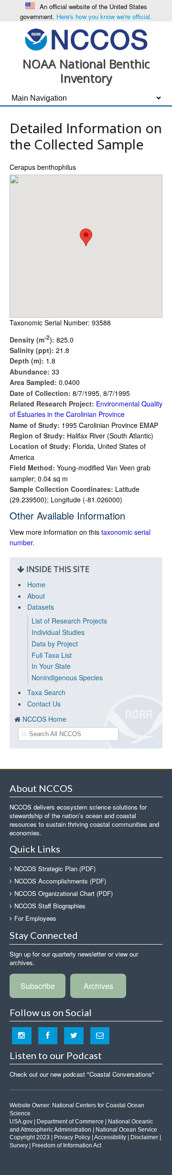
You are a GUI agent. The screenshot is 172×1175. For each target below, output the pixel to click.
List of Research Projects (69, 620)
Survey (19, 1145)
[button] (86, 237)
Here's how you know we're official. (104, 16)
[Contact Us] (100, 1035)
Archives (98, 985)
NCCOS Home (44, 719)
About (36, 596)
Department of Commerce (70, 1121)
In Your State (51, 666)
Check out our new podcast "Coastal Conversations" (82, 1074)
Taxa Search (46, 692)
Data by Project (55, 643)
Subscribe (38, 985)
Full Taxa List (52, 655)
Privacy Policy (72, 1137)
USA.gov (21, 1121)
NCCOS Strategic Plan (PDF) (55, 868)
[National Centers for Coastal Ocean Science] (86, 39)
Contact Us (44, 703)
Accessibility (110, 1137)
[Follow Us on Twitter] (74, 1035)
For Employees (35, 918)
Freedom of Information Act (66, 1145)
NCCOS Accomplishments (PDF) (60, 880)
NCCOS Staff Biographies (50, 905)
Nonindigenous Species (67, 677)
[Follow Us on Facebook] (48, 1035)
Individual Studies (58, 632)
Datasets (40, 607)
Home (36, 584)
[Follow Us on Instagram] (22, 1035)
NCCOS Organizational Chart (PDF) (63, 893)
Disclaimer (144, 1137)
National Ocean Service (126, 1129)
